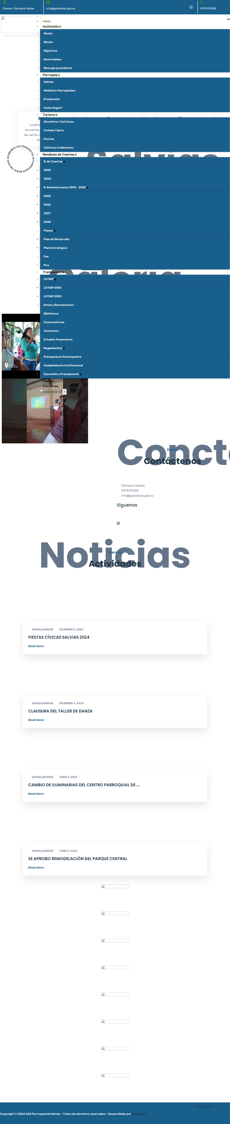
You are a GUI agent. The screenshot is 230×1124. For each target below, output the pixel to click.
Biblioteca (51, 313)
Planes (48, 230)
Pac (46, 256)
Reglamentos (53, 348)
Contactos (50, 386)
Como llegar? (53, 107)
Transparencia (53, 272)
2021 (47, 213)
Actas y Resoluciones (59, 305)
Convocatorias (54, 322)
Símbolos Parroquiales (59, 90)
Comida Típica (54, 130)
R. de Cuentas (53, 161)
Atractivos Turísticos (59, 121)
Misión (48, 42)
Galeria (48, 381)
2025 (47, 170)
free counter (204, 1106)
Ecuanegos (139, 1114)
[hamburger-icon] (228, 19)
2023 (47, 196)
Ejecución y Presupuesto (61, 374)
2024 (47, 178)
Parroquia (50, 75)
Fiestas (49, 139)
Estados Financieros (58, 339)
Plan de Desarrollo (56, 239)
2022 (47, 204)
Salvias (49, 82)
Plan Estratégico (55, 247)
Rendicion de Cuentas (58, 154)
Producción (52, 99)
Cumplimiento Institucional (63, 365)
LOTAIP (49, 279)
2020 (47, 222)
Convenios (51, 330)
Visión (48, 33)
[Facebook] (183, 7)
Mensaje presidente (58, 68)
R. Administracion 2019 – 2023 (65, 187)
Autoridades (52, 59)
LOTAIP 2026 (52, 287)
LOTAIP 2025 (52, 296)
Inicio (46, 21)
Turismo (49, 114)
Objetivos (51, 50)
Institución (51, 26)
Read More (36, 646)
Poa (46, 265)
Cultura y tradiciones (59, 147)
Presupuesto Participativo (62, 356)
